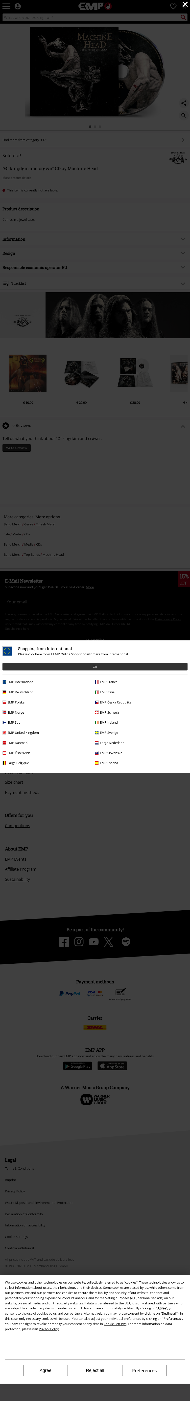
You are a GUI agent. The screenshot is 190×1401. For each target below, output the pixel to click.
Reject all (95, 1370)
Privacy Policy (49, 1329)
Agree (45, 1370)
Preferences (144, 1370)
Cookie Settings (115, 1324)
